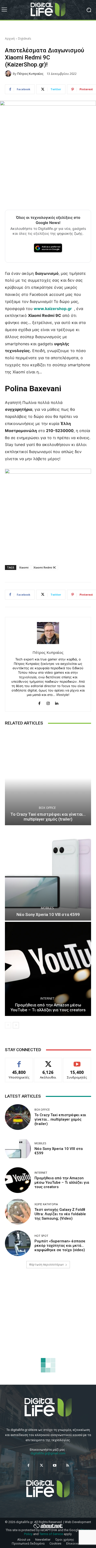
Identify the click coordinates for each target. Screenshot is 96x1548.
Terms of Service (51, 1534)
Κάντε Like (19, 1061)
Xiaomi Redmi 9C (44, 567)
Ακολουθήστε (48, 1061)
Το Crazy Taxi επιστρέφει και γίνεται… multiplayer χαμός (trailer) (48, 817)
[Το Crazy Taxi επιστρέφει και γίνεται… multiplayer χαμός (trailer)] (48, 778)
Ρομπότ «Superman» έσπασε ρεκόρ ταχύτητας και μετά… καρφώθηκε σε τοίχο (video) (59, 1245)
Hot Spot (41, 1235)
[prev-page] (8, 1025)
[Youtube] (54, 1465)
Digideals (24, 38)
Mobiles (47, 908)
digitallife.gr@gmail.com (48, 1453)
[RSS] (67, 1465)
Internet (47, 998)
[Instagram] (48, 702)
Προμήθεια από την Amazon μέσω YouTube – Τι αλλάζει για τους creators (48, 1007)
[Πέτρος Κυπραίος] (9, 73)
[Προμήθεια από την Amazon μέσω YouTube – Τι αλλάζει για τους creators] (48, 969)
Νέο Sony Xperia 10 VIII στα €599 (48, 914)
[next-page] (16, 1025)
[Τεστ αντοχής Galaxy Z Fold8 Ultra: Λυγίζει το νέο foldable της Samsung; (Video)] (18, 1212)
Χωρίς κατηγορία (46, 1204)
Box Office (47, 807)
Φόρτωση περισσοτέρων (46, 1264)
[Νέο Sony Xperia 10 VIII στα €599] (48, 873)
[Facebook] (39, 702)
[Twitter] (41, 1465)
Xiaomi (24, 567)
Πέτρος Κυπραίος (30, 73)
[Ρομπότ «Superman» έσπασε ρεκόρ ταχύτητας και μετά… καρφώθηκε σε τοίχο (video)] (18, 1243)
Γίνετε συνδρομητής (77, 1063)
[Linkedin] (57, 702)
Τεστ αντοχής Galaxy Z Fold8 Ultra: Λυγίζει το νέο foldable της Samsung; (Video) (60, 1214)
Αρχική (10, 38)
